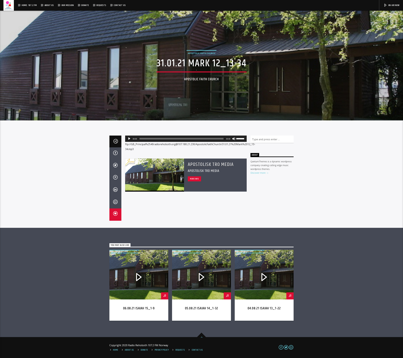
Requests (101, 5)
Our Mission (68, 5)
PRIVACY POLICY (162, 350)
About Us (49, 5)
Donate (85, 5)
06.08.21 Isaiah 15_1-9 (139, 308)
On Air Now (394, 5)
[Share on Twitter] (115, 166)
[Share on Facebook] (115, 153)
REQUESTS (180, 350)
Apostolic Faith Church (201, 53)
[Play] (129, 138)
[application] (186, 139)
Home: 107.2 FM (29, 5)
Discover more (258, 172)
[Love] (115, 214)
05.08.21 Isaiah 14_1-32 (201, 308)
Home (115, 350)
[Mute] (233, 138)
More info (194, 178)
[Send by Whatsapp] (115, 202)
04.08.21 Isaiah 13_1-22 (264, 308)
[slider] (240, 138)
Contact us (120, 5)
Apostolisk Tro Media (211, 164)
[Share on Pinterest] (115, 178)
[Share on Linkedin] (115, 190)
